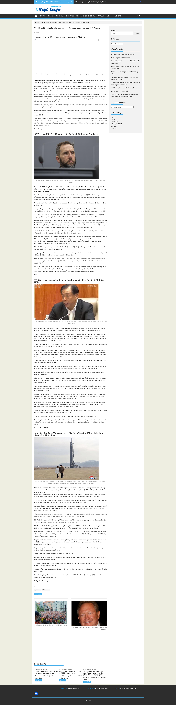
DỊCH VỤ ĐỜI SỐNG (72, 16)
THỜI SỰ (50, 16)
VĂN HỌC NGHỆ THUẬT (88, 16)
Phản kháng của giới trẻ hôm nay (120, 58)
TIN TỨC (42, 16)
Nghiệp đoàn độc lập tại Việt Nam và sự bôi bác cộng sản (51, 625)
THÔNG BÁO (60, 16)
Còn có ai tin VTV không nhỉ (119, 91)
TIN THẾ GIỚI (38, 594)
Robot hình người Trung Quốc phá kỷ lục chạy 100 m (90, 2)
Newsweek (88, 83)
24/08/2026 (39, 669)
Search (113, 30)
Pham (37, 32)
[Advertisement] (70, 647)
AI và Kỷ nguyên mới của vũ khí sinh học (123, 54)
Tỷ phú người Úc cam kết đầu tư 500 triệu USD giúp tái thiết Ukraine (90, 628)
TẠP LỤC (101, 16)
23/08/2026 (88, 669)
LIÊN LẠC (118, 16)
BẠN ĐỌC (109, 16)
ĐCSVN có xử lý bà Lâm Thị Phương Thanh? (124, 88)
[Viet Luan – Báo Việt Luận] (36, 15)
